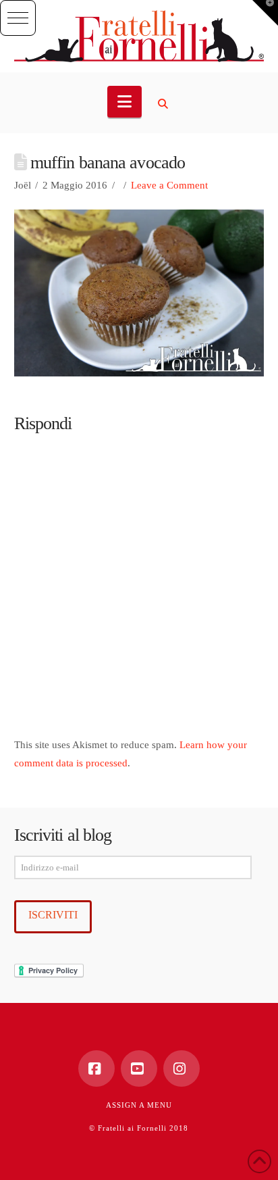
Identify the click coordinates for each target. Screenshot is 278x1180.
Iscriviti (53, 914)
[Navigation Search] (164, 104)
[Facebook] (96, 1068)
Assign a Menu (139, 1105)
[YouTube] (139, 1068)
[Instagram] (181, 1068)
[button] (18, 18)
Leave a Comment (169, 185)
